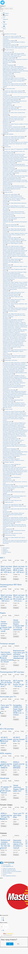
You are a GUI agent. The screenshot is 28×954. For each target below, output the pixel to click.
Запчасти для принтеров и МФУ (10, 372)
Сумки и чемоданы (18, 417)
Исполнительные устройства (18, 98)
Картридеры (11, 397)
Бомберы (21, 496)
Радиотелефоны (7, 43)
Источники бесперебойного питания (11, 365)
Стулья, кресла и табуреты (14, 198)
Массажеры (5, 470)
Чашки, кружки (10, 305)
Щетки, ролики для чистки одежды (16, 487)
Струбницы (8, 339)
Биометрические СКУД (12, 131)
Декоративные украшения (20, 203)
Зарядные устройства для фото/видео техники (14, 181)
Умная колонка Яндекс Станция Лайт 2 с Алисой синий (6, 626)
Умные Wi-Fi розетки (19, 96)
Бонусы (4, 874)
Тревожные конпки (7, 125)
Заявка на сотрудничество (9, 868)
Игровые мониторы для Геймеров (11, 139)
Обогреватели (11, 453)
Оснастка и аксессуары (15, 328)
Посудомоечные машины (20, 414)
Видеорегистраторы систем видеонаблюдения (11, 103)
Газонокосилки (17, 349)
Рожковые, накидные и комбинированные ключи (11, 333)
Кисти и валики (14, 339)
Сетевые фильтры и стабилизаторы (15, 369)
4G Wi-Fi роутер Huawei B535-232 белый (6, 740)
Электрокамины (16, 456)
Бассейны (5, 283)
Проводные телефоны (19, 42)
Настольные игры (18, 520)
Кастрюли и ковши (18, 246)
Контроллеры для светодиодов (10, 387)
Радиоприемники (18, 160)
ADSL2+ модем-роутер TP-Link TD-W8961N (6, 765)
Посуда (24, 506)
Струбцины (5, 345)
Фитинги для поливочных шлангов (19, 288)
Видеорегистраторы (15, 188)
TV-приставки (17, 170)
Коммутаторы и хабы (8, 68)
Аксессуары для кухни (19, 313)
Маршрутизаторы (16, 72)
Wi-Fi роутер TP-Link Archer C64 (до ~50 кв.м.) (6, 683)
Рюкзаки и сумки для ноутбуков (10, 405)
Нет (18, 944)
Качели (15, 289)
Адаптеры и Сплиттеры (14, 384)
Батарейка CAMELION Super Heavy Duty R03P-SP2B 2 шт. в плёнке (18, 710)
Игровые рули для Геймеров (21, 142)
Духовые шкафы (11, 446)
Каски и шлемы (17, 347)
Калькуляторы (17, 524)
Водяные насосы (7, 288)
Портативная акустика (18, 158)
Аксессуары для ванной (19, 229)
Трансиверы (21, 69)
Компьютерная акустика (8, 157)
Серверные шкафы (7, 72)
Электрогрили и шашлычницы (10, 436)
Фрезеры (12, 325)
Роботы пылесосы (18, 116)
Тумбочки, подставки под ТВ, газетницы (14, 199)
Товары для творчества (20, 240)
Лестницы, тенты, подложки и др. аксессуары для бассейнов (15, 284)
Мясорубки (11, 430)
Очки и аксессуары (7, 497)
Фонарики (5, 214)
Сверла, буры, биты (7, 338)
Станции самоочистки (18, 118)
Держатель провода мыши (9, 143)
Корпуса (5, 380)
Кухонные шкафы (20, 249)
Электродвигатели (10, 279)
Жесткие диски (24, 378)
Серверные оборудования (11, 69)
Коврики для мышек (11, 395)
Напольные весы (23, 470)
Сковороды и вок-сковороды (13, 253)
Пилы (17, 321)
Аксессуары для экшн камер (21, 175)
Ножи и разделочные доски (17, 250)
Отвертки (15, 329)
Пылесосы (5, 415)
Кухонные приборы (7, 315)
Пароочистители (10, 414)
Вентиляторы (17, 450)
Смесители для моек (16, 293)
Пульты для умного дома (20, 109)
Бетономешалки (15, 344)
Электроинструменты (8, 329)
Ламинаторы (17, 400)
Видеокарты (18, 378)
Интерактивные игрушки (8, 519)
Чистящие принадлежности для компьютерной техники (15, 541)
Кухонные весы (12, 427)
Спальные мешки (7, 358)
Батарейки (16, 164)
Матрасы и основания (19, 206)
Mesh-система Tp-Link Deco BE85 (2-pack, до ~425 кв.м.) (6, 569)
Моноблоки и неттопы (19, 403)
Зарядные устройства (19, 46)
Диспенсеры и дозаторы (20, 230)
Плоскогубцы (9, 331)
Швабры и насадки (18, 486)
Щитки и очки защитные (14, 345)
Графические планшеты (20, 364)
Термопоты (25, 430)
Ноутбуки (5, 404)
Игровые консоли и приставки (17, 155)
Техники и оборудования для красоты (12, 473)
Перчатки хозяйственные (9, 488)
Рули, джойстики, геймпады (16, 368)
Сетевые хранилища (23, 70)
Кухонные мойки (7, 293)
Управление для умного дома (10, 119)
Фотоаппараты (6, 180)
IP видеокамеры (18, 101)
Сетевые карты (15, 382)
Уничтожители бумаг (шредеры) (16, 371)
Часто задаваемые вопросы (9, 875)
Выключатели (11, 214)
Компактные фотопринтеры (18, 165)
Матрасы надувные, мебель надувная (16, 357)
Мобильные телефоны (19, 37)
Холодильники (10, 417)
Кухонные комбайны (21, 427)
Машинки (20, 514)
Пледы (8, 207)
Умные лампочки (18, 92)
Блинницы (19, 436)
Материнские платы (7, 381)
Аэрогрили (16, 423)
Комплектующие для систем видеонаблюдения (14, 385)
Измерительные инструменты (10, 335)
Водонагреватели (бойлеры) (9, 451)
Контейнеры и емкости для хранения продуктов (14, 247)
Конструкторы (18, 519)
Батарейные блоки (22, 372)
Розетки (15, 278)
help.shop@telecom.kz (8, 866)
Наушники (10, 158)
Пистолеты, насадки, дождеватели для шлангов (14, 286)
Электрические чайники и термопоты (17, 434)
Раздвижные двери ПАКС (20, 269)
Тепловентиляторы (14, 454)
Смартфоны (6, 39)
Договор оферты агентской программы (12, 871)
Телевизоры (24, 171)
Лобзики (17, 324)
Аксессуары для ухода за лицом (15, 468)
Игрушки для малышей (19, 217)
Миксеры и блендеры (18, 428)
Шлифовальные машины (9, 324)
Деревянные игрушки (19, 239)
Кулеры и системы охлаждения (14, 380)
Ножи (4, 331)
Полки (21, 197)
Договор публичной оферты (9, 870)
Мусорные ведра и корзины (20, 266)
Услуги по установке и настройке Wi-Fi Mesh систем (14, 78)
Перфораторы (11, 321)
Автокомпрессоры (7, 190)
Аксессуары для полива (21, 285)
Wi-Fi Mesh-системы (7, 59)
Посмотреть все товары (8, 36)
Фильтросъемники (7, 344)
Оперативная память (18, 381)
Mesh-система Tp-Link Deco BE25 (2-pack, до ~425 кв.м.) (18, 569)
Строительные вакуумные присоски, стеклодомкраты (14, 340)
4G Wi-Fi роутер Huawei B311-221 (19, 739)
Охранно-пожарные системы (21, 124)
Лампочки (16, 211)
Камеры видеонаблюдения (9, 178)
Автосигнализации (17, 187)
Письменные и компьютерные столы (11, 197)
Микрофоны (17, 157)
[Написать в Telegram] (14, 2)
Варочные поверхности (19, 444)
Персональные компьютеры (14, 404)
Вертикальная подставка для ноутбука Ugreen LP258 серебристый (19, 654)
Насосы (11, 336)
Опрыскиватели (13, 342)
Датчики (16, 151)
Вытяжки (5, 446)
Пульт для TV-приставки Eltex (6, 707)
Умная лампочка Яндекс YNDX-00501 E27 (19, 788)
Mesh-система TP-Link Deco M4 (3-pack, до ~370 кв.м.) (19, 598)
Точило (13, 331)
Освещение (17, 221)
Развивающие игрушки (19, 530)
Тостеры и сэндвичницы (8, 431)
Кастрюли (16, 308)
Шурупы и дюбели (18, 243)
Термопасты (22, 382)
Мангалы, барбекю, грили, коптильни (15, 308)
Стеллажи (5, 198)
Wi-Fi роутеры (17, 53)
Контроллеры (6, 384)
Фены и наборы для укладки (9, 471)
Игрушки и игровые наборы (20, 517)
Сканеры (18, 369)
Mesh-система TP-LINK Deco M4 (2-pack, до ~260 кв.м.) (6, 598)
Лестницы (18, 331)
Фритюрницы (9, 433)
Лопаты (21, 344)
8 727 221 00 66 (6, 865)
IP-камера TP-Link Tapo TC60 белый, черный (6, 790)
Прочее (9, 407)
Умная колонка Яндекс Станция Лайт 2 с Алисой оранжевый (18, 625)
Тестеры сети (21, 151)
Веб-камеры (19, 392)
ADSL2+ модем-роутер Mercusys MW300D (18, 765)
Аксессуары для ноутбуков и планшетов (14, 392)
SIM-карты (5, 63)
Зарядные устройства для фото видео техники (14, 177)
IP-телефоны (15, 70)
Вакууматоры (25, 256)
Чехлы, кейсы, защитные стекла (18, 47)
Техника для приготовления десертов (14, 436)
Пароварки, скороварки (21, 309)
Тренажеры (18, 474)
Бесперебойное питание (9, 75)
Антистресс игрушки (16, 521)
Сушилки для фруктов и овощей (13, 256)
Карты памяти (17, 394)
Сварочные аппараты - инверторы (17, 322)
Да (10, 944)
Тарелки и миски (16, 254)
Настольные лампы (7, 234)
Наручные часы (18, 500)
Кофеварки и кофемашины (17, 425)
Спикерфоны (19, 161)
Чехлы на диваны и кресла (18, 234)
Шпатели (19, 335)
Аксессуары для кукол (19, 508)
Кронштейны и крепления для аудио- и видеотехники (15, 170)
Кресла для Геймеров (19, 138)
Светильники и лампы (20, 213)
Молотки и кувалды (22, 329)
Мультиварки (6, 430)
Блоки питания (11, 378)
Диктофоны (22, 164)
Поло (25, 496)
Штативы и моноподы (22, 180)
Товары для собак (18, 296)
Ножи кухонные (18, 299)
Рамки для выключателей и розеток (13, 212)
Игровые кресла (18, 196)
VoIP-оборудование (18, 66)
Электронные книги (7, 165)
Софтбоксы (9, 183)
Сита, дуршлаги (16, 315)
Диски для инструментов (21, 334)
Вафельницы (23, 423)
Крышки (21, 308)
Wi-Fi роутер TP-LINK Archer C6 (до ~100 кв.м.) (18, 683)
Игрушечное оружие (13, 514)
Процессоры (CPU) (7, 382)
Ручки (10, 526)
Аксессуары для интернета (14, 56)
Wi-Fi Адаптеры (11, 60)
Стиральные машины (13, 415)
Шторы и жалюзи (7, 236)
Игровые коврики (18, 506)
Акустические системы (19, 154)
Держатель (16, 262)
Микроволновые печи (8, 428)
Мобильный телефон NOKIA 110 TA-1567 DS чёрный (5, 844)
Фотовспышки (13, 180)
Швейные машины (20, 460)
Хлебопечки (15, 433)
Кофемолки (5, 427)
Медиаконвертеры (7, 70)
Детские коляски (18, 533)
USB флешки (17, 391)
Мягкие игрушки (9, 520)
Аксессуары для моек (19, 292)
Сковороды (5, 311)
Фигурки (9, 521)
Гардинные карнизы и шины (20, 233)
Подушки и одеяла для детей (10, 219)
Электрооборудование (15, 273)
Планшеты (23, 404)
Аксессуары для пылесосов (15, 441)
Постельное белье (20, 207)
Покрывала (13, 207)
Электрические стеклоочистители (11, 418)
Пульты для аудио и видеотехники (11, 173)
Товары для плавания (8, 289)
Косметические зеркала (8, 230)
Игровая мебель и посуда (9, 240)
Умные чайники (18, 112)
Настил (16, 272)
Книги (22, 400)
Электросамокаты (18, 259)
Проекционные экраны (8, 160)
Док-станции (17, 397)
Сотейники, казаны (12, 311)
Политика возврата (7, 873)
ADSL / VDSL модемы (12, 55)
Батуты (9, 283)
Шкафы (18, 200)
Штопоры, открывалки (8, 316)
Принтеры (20, 272)
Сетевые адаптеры (17, 68)
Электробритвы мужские (12, 473)
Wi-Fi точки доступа (17, 59)
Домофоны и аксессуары (9, 121)
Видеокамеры (6, 155)
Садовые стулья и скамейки (20, 282)
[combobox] (14, 8)
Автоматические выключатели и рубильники (13, 275)
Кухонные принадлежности (9, 249)
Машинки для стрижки (14, 470)
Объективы (18, 178)
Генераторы (20, 342)
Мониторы (22, 365)
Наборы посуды (6, 250)
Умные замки (20, 119)
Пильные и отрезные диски (19, 336)
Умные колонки (17, 106)
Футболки (16, 496)
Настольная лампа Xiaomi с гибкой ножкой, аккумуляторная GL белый (7, 657)
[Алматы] (3, 6)
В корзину (3, 579)
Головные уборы (16, 497)
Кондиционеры (20, 451)
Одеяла (5, 207)
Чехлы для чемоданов (19, 226)
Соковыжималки (18, 430)
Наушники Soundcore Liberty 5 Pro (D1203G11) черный (18, 844)
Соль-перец (22, 315)
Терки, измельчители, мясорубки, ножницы (14, 300)
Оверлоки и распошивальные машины (11, 459)
